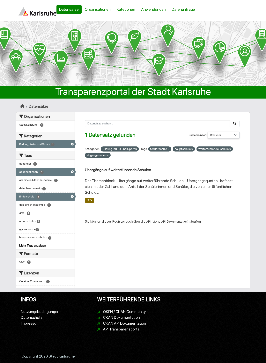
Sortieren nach (197, 135)
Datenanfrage (183, 9)
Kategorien (126, 9)
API (148, 221)
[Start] (22, 106)
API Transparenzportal (121, 329)
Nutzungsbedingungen (40, 311)
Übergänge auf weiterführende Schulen (118, 169)
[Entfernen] (136, 149)
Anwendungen (153, 9)
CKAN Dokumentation (121, 317)
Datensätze (69, 9)
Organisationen (98, 9)
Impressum (30, 323)
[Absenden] (235, 123)
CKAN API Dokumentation (124, 323)
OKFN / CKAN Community (124, 311)
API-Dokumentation (174, 221)
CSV (89, 200)
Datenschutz (31, 317)
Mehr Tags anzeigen (32, 245)
